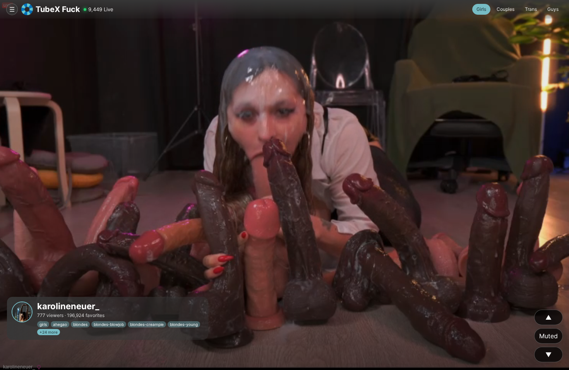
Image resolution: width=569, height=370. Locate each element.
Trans (531, 9)
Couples (505, 9)
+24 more (48, 332)
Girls (481, 9)
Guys (553, 9)
